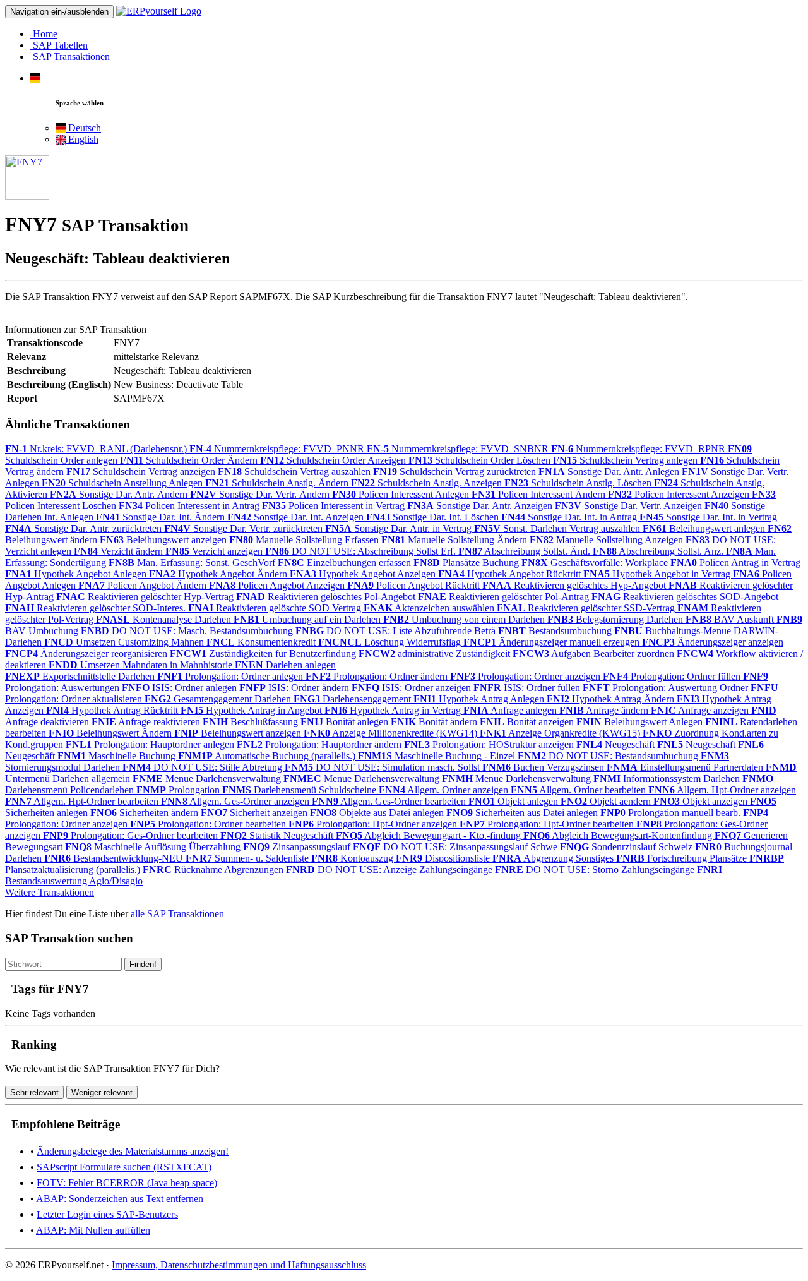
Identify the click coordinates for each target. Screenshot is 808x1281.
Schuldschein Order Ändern (190, 460)
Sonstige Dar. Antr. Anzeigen (481, 505)
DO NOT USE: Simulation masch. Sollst (383, 767)
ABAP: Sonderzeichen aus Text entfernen (119, 1198)
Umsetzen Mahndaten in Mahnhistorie (142, 664)
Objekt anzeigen (701, 801)
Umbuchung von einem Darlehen (465, 619)
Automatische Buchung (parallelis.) (268, 755)
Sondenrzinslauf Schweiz (627, 846)
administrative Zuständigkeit (436, 653)
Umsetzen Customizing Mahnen (125, 642)
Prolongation (179, 790)
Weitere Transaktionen (49, 892)
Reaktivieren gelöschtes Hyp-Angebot (575, 585)
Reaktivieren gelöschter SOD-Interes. (96, 608)
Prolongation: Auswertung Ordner (667, 687)
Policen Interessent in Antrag (190, 505)
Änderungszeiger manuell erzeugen (552, 642)
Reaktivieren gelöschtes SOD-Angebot (684, 596)
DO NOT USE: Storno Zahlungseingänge (596, 869)
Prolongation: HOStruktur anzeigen (490, 744)
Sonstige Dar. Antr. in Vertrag (399, 528)
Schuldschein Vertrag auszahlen (295, 471)
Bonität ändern (435, 721)
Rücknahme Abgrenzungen (214, 869)
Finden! (143, 964)
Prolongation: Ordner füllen (673, 676)
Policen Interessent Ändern (540, 494)
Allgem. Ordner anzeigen (445, 790)
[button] (35, 78)
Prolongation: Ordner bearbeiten (209, 824)
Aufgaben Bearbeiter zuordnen (595, 653)
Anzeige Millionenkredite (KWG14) (392, 733)
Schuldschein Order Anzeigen (334, 460)
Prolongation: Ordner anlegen (231, 676)
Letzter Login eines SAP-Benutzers (107, 1214)
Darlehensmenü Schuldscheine (300, 790)
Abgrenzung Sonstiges (554, 858)
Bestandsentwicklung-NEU (115, 858)
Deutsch (83, 128)
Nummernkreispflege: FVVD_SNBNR (459, 448)
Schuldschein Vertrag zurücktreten (455, 471)
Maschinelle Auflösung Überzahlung (154, 846)
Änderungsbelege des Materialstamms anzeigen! (133, 1151)
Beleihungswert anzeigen (164, 539)
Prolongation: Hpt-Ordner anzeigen (374, 824)
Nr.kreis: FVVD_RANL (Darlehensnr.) (97, 448)
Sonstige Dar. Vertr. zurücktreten (244, 528)
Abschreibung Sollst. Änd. (525, 551)
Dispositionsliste (444, 858)
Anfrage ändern (605, 710)
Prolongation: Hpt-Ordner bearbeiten (548, 824)
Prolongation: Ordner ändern (378, 676)
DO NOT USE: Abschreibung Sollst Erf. (361, 551)
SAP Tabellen (59, 45)
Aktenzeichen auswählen (430, 608)
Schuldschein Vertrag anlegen (626, 460)
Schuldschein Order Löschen (480, 460)
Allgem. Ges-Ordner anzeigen (236, 801)
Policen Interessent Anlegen (402, 494)
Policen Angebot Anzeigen (278, 585)
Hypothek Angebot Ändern (219, 573)
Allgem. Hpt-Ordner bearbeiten (83, 801)
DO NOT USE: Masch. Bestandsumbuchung (188, 630)
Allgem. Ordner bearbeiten (579, 790)
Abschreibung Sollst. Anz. (659, 551)
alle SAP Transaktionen (177, 913)
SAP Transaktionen (70, 56)
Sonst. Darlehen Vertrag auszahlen (558, 528)
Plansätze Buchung (467, 562)
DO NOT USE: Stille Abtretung (203, 767)
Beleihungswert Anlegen (640, 721)
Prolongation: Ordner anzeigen (526, 676)
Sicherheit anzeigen (255, 812)
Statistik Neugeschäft (278, 835)
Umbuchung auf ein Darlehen (308, 619)
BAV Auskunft (731, 619)
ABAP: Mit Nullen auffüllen (93, 1230)
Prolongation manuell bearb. (671, 812)
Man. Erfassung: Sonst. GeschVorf (193, 562)
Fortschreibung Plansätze (682, 858)
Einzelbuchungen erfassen (345, 562)
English (82, 139)
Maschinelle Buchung (117, 755)
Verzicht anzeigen (215, 551)
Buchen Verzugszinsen (544, 767)
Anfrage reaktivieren (147, 721)
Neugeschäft (616, 744)
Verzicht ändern (119, 551)
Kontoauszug (353, 858)
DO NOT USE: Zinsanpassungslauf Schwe (456, 846)
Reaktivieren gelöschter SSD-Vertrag (587, 608)
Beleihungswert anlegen (705, 528)
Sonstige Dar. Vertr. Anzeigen (629, 505)
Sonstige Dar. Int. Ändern (161, 517)
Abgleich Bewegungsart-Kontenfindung (619, 835)
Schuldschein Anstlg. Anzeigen (427, 483)
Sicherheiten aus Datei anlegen (523, 812)
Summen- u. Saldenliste (248, 858)
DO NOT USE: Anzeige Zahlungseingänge (390, 869)
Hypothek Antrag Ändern (612, 699)
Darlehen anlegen (285, 664)
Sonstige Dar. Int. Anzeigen (296, 517)
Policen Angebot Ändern (143, 585)
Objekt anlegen (514, 801)
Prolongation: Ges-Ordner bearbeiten (131, 835)
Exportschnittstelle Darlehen (81, 676)
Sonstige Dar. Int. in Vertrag (708, 517)
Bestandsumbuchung (556, 630)
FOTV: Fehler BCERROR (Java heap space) (127, 1182)
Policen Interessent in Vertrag (334, 505)
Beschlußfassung (251, 721)
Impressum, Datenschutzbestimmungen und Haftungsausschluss (239, 1265)
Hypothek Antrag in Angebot (252, 710)
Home (43, 33)
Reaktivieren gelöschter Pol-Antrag (504, 596)
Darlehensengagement (353, 699)
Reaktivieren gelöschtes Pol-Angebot (327, 596)
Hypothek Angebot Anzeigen (364, 573)
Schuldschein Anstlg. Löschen (579, 483)
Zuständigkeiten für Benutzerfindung (264, 653)
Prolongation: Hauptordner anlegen (151, 744)
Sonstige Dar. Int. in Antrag (570, 517)
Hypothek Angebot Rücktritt (510, 573)
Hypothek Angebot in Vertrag (658, 573)
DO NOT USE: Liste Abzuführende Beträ (396, 630)
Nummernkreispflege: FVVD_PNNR (278, 448)
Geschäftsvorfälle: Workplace (595, 562)
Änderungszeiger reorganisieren (87, 653)
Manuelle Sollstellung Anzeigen (608, 539)
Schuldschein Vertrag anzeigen (142, 471)
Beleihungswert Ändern (111, 733)
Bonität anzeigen (528, 721)
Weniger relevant (102, 1092)
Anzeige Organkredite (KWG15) (561, 733)
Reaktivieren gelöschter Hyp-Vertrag (146, 596)
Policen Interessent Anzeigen (680, 494)
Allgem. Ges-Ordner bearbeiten (390, 801)
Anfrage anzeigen (701, 710)
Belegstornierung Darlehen (616, 619)
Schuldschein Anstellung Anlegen (123, 483)
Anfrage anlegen (511, 710)
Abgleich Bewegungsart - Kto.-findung (429, 835)
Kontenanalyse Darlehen (165, 619)
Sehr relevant (34, 1092)
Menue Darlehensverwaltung (208, 778)
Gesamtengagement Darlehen (219, 699)
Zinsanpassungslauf (298, 846)
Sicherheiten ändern (145, 812)
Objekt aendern (607, 801)
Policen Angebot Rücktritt (414, 585)
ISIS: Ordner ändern (295, 687)
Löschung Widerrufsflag (390, 642)
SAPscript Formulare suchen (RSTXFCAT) (124, 1167)
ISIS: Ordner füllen (528, 687)
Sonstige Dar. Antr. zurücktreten (84, 528)
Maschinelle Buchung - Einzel (438, 755)
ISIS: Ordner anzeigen (412, 687)
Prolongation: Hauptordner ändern (320, 744)
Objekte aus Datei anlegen (378, 812)
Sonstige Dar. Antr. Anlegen (610, 471)
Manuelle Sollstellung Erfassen (305, 539)
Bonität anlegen (345, 721)
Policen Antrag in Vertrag (735, 562)
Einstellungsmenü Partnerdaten (686, 767)
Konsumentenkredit (262, 642)
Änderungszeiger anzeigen (712, 642)
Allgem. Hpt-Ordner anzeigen (722, 790)
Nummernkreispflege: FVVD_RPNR (639, 448)
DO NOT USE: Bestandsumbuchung (609, 755)
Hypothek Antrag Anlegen (480, 699)
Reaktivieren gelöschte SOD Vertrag (276, 608)
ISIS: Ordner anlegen (180, 687)
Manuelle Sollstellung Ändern (455, 539)
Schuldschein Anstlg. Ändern (278, 483)
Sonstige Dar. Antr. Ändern (120, 494)
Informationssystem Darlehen (667, 778)
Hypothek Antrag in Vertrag (393, 710)
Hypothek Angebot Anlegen (77, 573)
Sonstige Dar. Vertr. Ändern (261, 494)
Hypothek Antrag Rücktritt (113, 710)
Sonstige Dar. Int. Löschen (433, 517)
